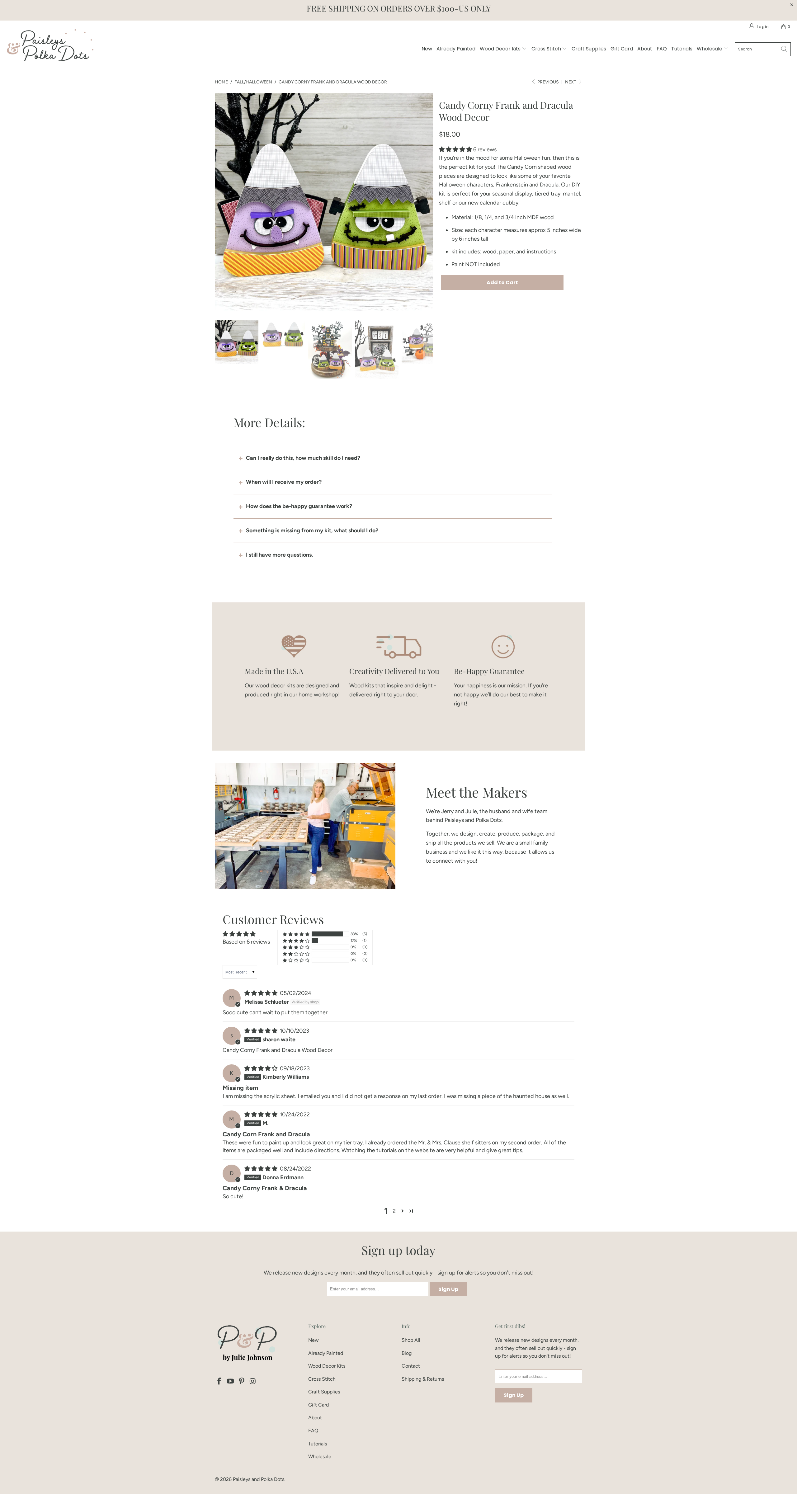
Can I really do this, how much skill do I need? (303, 458)
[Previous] (219, 202)
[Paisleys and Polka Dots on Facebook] (219, 1382)
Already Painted (455, 48)
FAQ (662, 48)
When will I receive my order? (284, 481)
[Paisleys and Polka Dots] (49, 46)
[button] (455, 149)
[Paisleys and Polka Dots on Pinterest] (241, 1382)
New (427, 48)
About (644, 48)
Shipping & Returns (423, 1379)
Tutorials (681, 48)
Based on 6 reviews (246, 941)
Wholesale (710, 48)
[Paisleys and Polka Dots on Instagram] (252, 1382)
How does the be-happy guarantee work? (299, 506)
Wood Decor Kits (501, 48)
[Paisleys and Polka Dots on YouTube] (230, 1382)
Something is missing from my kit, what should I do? (312, 530)
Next (571, 82)
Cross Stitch (546, 48)
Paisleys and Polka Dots (258, 1479)
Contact (411, 1366)
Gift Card (622, 48)
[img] (260, 993)
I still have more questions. (279, 554)
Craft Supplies (589, 48)
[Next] (428, 202)
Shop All (411, 1340)
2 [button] (394, 1211)
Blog (407, 1353)
